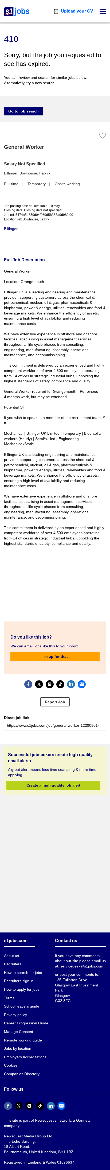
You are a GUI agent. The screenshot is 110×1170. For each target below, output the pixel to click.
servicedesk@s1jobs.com (80, 960)
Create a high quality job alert (53, 780)
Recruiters (12, 959)
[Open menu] (103, 11)
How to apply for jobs (21, 984)
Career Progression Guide (25, 1018)
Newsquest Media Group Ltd (27, 1125)
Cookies (10, 1060)
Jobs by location (17, 1043)
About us (11, 950)
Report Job (55, 696)
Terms (9, 992)
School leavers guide (20, 1001)
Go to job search (23, 111)
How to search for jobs (22, 967)
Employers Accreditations (25, 1051)
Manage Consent (17, 1026)
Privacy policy (15, 1009)
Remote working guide (22, 1034)
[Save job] (102, 136)
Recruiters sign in (18, 975)
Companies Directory (21, 1068)
